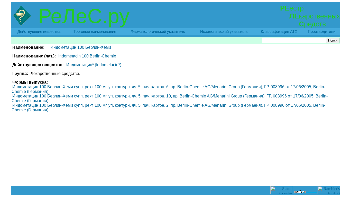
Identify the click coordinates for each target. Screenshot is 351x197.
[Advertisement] (175, 174)
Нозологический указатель (224, 31)
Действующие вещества (38, 31)
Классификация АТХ (279, 31)
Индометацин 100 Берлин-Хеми (80, 47)
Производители (321, 31)
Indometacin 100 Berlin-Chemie (87, 56)
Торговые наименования (94, 31)
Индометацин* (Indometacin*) (93, 65)
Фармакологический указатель (158, 31)
